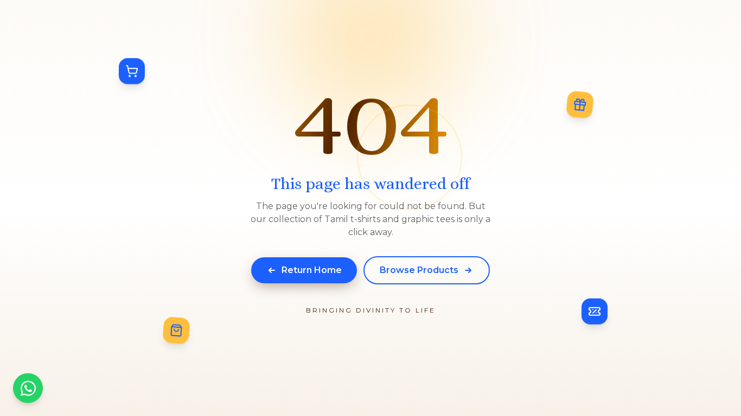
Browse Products (419, 270)
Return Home (312, 270)
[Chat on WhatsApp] (28, 388)
